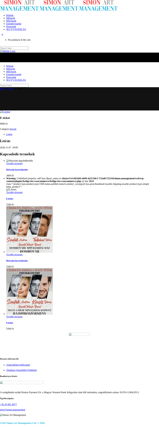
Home (3, 88)
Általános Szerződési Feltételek (21, 370)
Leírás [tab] (9, 134)
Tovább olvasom (14, 163)
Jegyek (10, 88)
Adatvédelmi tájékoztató (18, 365)
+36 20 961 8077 (8, 404)
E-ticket (9, 198)
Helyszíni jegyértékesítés (17, 169)
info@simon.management (12, 409)
